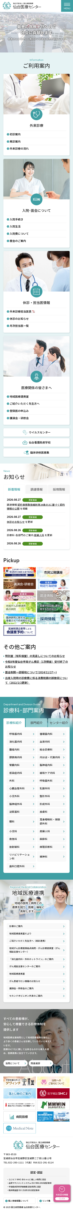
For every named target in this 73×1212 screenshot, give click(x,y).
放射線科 (14, 847)
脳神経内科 (46, 765)
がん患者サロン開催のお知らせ (24, 981)
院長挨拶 (35, 1063)
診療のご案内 (16, 926)
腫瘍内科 (14, 749)
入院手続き (16, 219)
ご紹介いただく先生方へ (25, 403)
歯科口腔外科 (17, 866)
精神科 (43, 856)
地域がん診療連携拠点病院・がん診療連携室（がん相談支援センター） (34, 950)
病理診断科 (46, 847)
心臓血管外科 (17, 788)
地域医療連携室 (19, 396)
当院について (12, 1063)
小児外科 (14, 796)
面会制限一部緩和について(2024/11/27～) (31, 672)
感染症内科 (15, 773)
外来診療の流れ (19, 148)
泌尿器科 (14, 811)
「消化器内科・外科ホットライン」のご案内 (31, 959)
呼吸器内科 (15, 734)
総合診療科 (46, 749)
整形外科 (45, 796)
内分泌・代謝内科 (50, 757)
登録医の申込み (19, 411)
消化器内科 (15, 741)
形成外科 (45, 804)
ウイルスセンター (40, 432)
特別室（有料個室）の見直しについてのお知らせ (35, 656)
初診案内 (15, 134)
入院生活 (15, 226)
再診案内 (15, 141)
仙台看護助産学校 (40, 442)
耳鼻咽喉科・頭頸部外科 (50, 821)
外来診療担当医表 (20, 311)
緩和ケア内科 (47, 773)
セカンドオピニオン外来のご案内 (25, 995)
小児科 (13, 831)
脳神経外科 (15, 804)
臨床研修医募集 (39, 452)
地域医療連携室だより (20, 933)
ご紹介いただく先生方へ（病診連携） (28, 940)
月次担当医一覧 (19, 326)
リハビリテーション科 (19, 856)
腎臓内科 (14, 765)
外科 (11, 780)
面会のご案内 (18, 241)
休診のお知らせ (19, 319)
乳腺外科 (45, 788)
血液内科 (45, 741)
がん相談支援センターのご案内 (24, 966)
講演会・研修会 (19, 418)
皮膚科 (43, 811)
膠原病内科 (15, 757)
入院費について (19, 234)
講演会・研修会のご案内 (21, 988)
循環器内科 (46, 734)
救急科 (13, 839)
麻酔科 (43, 839)
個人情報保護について (18, 1200)
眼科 (11, 821)
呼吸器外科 (46, 780)
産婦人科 (39, 535)
